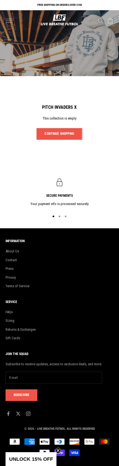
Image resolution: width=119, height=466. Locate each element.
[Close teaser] (58, 450)
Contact (11, 260)
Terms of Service (17, 286)
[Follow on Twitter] (18, 413)
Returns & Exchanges (21, 329)
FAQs (9, 312)
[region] (59, 192)
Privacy (11, 277)
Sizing (10, 321)
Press (10, 268)
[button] (31, 459)
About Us (12, 251)
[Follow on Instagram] (28, 413)
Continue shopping (59, 134)
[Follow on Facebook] (8, 413)
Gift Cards (13, 338)
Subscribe (21, 395)
